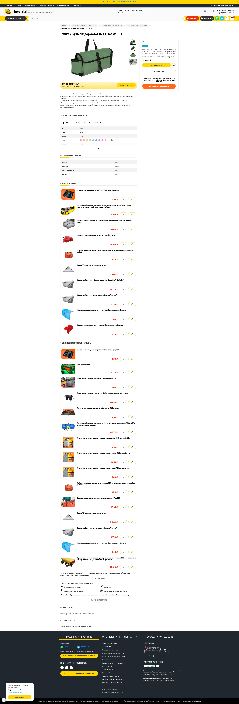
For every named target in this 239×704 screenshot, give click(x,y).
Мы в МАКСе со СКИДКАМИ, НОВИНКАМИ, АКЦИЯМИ (119, 2)
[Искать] (183, 18)
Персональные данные (109, 689)
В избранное (159, 71)
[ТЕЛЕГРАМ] (222, 18)
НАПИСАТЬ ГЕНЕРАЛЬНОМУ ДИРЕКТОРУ (79, 673)
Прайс (19, 5)
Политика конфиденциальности (112, 692)
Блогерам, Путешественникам (112, 679)
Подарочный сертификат (110, 650)
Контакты (77, 5)
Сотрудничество (29, 5)
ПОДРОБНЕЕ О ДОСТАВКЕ (99, 600)
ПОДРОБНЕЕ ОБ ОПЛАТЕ (98, 578)
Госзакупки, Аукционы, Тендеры (112, 683)
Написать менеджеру (160, 86)
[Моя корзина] (227, 18)
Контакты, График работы (110, 676)
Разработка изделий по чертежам (113, 656)
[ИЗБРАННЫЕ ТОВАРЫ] (232, 18)
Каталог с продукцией (109, 643)
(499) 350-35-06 (226, 10)
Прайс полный (106, 660)
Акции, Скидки (106, 647)
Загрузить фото (126, 85)
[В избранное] (132, 199)
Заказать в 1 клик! (156, 65)
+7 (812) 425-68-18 (83, 637)
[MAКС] (217, 18)
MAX (66, 647)
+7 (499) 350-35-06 (164, 637)
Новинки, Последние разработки (113, 653)
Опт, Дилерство (107, 666)
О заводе (9, 5)
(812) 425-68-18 (226, 13)
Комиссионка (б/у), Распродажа (112, 663)
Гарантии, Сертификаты (110, 686)
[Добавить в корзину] (123, 199)
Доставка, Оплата (46, 5)
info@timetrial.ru (156, 656)
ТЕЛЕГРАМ (85, 647)
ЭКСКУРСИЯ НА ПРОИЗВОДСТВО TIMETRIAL (79, 656)
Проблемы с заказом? (64, 5)
